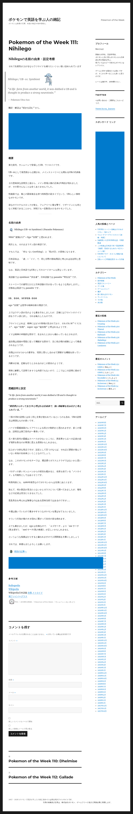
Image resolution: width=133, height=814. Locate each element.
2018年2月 (102, 700)
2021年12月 (102, 575)
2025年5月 (102, 463)
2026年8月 (102, 422)
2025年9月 (102, 452)
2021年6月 (102, 591)
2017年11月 (102, 708)
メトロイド (37, 592)
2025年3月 (102, 469)
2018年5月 (102, 692)
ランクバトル (103, 297)
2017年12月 (102, 706)
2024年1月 (102, 507)
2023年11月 (102, 512)
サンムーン (59, 602)
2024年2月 (102, 504)
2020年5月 (102, 627)
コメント (13, 641)
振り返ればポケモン (105, 294)
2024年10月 (102, 482)
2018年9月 (102, 681)
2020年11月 (102, 610)
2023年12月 (102, 510)
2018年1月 (102, 703)
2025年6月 (102, 461)
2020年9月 (102, 616)
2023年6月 (102, 526)
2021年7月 (102, 589)
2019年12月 (102, 640)
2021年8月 (102, 586)
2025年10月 (102, 450)
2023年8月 (102, 520)
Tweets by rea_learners (105, 109)
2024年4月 (102, 499)
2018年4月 (102, 695)
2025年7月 (102, 458)
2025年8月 (102, 455)
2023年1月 (102, 540)
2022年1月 (102, 572)
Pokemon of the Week (112, 20)
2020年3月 (102, 632)
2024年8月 (102, 488)
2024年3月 (102, 501)
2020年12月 (102, 608)
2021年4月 (102, 597)
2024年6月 (102, 493)
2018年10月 (102, 678)
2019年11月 (102, 643)
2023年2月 (102, 537)
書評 (99, 292)
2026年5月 (102, 431)
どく (73, 602)
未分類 (100, 302)
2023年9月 (102, 518)
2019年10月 (102, 646)
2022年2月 (102, 569)
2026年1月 (102, 442)
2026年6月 (102, 428)
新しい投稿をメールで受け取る (20, 729)
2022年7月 (102, 556)
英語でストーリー (104, 283)
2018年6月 (102, 689)
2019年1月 (102, 670)
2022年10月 (102, 548)
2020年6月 (102, 624)
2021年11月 (102, 578)
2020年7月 (102, 621)
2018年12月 (102, 673)
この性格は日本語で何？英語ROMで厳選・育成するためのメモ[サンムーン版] (111, 248)
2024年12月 (102, 477)
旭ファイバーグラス (18, 596)
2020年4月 (102, 629)
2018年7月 (102, 687)
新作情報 (101, 281)
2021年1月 (102, 605)
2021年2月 (102, 602)
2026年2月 (102, 439)
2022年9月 (102, 550)
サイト (11, 705)
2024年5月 (102, 496)
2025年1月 (102, 474)
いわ (66, 602)
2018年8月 (102, 684)
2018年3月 (102, 697)
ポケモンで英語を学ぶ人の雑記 (35, 19)
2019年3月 (102, 665)
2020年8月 (102, 618)
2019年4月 (102, 662)
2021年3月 (102, 599)
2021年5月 (102, 594)
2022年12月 (102, 542)
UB (70, 602)
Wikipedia (14, 589)
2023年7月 (102, 523)
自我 (30, 592)
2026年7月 (102, 425)
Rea (16, 602)
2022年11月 (102, 545)
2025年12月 (102, 444)
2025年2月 (102, 471)
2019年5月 (102, 659)
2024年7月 (102, 491)
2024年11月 (102, 480)
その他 (100, 300)
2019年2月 (102, 667)
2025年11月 (102, 447)
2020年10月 (102, 613)
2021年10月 (102, 580)
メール (12, 692)
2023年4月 (102, 531)
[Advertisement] (45, 131)
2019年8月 (102, 651)
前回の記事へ (20, 551)
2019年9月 (102, 648)
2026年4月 (102, 433)
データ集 (101, 286)
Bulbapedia (14, 585)
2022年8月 (102, 553)
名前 (11, 680)
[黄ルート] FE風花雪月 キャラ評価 (111, 259)
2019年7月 (102, 654)
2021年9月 (102, 583)
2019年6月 (102, 657)
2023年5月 (102, 529)
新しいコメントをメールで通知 (20, 721)
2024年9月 (102, 485)
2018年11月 (102, 676)
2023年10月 (102, 515)
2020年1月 (102, 638)
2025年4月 (102, 466)
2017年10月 (102, 711)
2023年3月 (102, 534)
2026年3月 (102, 436)
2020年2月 (102, 635)
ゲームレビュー (103, 289)
